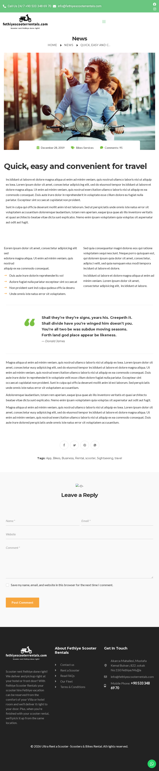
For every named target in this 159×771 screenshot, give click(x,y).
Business (68, 458)
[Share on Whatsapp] (95, 445)
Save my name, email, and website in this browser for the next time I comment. (62, 585)
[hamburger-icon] (103, 22)
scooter (90, 458)
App (49, 458)
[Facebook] (154, 4)
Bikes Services (85, 147)
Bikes (56, 458)
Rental (79, 458)
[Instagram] (154, 8)
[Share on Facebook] (64, 445)
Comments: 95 (113, 147)
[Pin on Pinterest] (84, 445)
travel (118, 458)
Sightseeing (105, 458)
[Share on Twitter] (74, 445)
